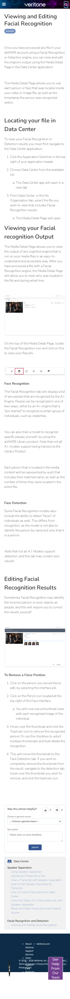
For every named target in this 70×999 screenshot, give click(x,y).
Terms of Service (27, 964)
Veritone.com (43, 944)
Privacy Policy (43, 964)
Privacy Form (25, 967)
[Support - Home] (35, 4)
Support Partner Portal (29, 989)
